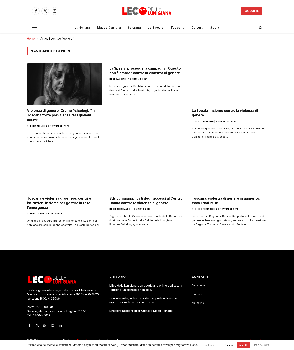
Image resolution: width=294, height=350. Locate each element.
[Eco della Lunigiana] (147, 11)
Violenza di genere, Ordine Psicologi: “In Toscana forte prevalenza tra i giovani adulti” (61, 115)
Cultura (197, 27)
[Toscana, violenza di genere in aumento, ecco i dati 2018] (229, 172)
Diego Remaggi (204, 121)
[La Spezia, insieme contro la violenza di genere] (229, 84)
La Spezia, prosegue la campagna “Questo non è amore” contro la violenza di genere (145, 70)
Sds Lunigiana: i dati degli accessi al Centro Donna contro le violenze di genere (145, 200)
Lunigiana (82, 27)
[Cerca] (260, 27)
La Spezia (156, 27)
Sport (215, 27)
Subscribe (251, 10)
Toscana (178, 27)
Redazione (37, 126)
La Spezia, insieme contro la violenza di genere (225, 113)
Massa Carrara (109, 27)
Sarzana (134, 27)
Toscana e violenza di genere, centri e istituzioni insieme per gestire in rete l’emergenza (59, 203)
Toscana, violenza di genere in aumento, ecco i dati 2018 (226, 200)
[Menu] (34, 27)
